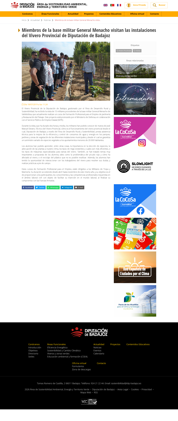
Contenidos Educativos (110, 13)
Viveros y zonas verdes (58, 353)
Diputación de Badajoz (103, 389)
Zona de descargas (81, 369)
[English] (105, 5)
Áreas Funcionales (50, 13)
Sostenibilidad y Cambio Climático (64, 350)
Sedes (31, 356)
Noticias (47, 20)
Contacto (154, 13)
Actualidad (72, 13)
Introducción (34, 347)
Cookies (135, 389)
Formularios (78, 366)
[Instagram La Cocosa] (135, 132)
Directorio (33, 353)
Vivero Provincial (124, 51)
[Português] (112, 5)
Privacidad (147, 389)
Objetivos (33, 350)
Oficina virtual (137, 13)
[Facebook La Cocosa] (135, 200)
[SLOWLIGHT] (135, 166)
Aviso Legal (122, 389)
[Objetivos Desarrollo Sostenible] (135, 233)
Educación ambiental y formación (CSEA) (67, 356)
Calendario (98, 353)
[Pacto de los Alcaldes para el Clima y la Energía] (135, 301)
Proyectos (89, 13)
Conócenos (27, 13)
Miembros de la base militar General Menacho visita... (78, 20)
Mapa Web (85, 392)
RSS (96, 392)
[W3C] (89, 401)
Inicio (24, 20)
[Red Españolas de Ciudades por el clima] (135, 267)
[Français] (119, 5)
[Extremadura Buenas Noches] (135, 99)
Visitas (137, 51)
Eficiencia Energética (57, 347)
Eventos (97, 350)
